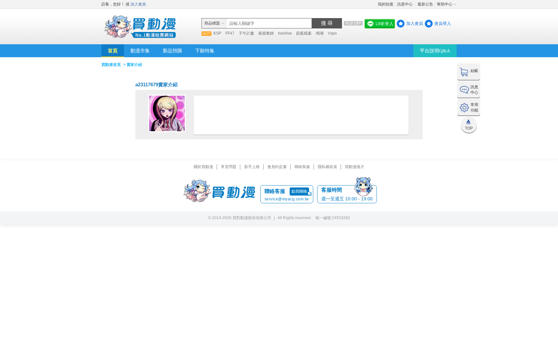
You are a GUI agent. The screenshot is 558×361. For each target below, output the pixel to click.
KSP (217, 33)
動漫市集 (140, 50)
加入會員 (138, 4)
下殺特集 (204, 50)
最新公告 (425, 4)
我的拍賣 (385, 4)
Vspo (332, 33)
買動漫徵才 (354, 167)
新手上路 (252, 167)
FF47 (229, 33)
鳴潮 (320, 33)
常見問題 (228, 167)
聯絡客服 (302, 167)
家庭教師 (266, 33)
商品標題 (212, 23)
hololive (285, 33)
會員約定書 (277, 167)
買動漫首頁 (111, 64)
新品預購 (172, 50)
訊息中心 (405, 4)
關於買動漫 (203, 167)
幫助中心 (444, 4)
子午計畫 (246, 33)
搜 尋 (327, 23)
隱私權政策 (327, 167)
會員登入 (442, 23)
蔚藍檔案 (304, 33)
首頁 (113, 50)
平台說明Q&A (435, 50)
